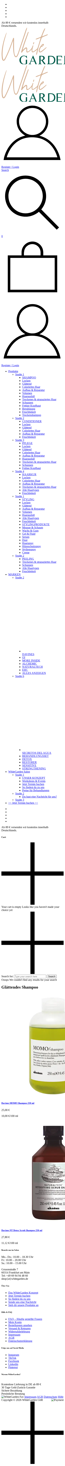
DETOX (27, 759)
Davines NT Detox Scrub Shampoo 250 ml (21, 1230)
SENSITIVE (29, 765)
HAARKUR (29, 474)
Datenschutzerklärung (20, 1340)
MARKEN (14, 574)
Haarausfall (28, 396)
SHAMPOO (29, 377)
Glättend (27, 383)
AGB (11, 1337)
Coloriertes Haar (31, 386)
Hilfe (60, 1396)
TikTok (12, 1357)
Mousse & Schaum (32, 527)
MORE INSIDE (31, 660)
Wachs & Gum (30, 530)
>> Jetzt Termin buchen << (23, 802)
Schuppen (27, 402)
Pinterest (13, 1367)
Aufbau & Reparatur (33, 390)
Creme (25, 552)
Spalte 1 (19, 374)
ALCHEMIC (29, 663)
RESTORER (29, 762)
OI (23, 657)
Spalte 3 (19, 440)
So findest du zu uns (33, 787)
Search (51, 976)
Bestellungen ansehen (20, 1325)
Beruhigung (28, 408)
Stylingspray (29, 549)
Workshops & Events (33, 781)
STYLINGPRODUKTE (36, 524)
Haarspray (27, 543)
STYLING (28, 499)
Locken (26, 380)
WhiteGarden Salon (19, 771)
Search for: (7, 976)
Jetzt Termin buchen (33, 784)
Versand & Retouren (19, 1328)
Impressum (14, 1334)
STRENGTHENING (34, 768)
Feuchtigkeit (29, 411)
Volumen (27, 393)
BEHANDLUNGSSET (35, 756)
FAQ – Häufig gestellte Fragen (25, 1319)
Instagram (13, 1354)
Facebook (13, 1361)
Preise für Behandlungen (35, 790)
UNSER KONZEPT (33, 777)
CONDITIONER (32, 421)
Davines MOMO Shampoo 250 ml (17, 1103)
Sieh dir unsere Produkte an (23, 1305)
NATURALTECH (32, 666)
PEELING (28, 558)
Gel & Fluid (28, 533)
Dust (24, 540)
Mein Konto (15, 1322)
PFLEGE (27, 443)
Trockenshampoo (31, 415)
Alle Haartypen (30, 490)
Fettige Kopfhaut (31, 405)
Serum (25, 536)
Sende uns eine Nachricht (22, 1302)
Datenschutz (50, 1396)
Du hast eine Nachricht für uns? (39, 796)
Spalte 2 (19, 418)
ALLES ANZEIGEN (34, 673)
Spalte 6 (19, 676)
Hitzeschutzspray (31, 546)
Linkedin (13, 1364)
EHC (25, 669)
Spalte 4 (19, 471)
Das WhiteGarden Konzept (23, 1292)
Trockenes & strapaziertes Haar (39, 399)
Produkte (13, 371)
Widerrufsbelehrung (19, 1331)
